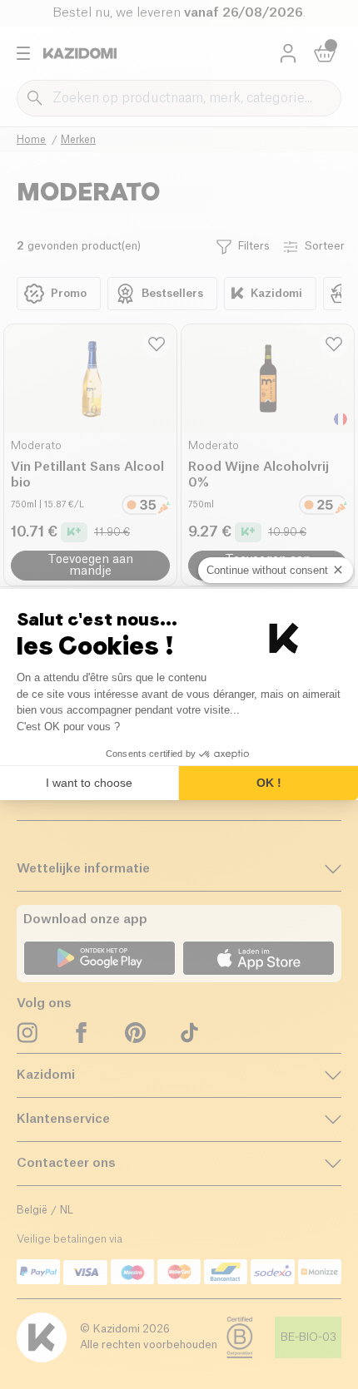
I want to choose (89, 782)
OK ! (268, 782)
